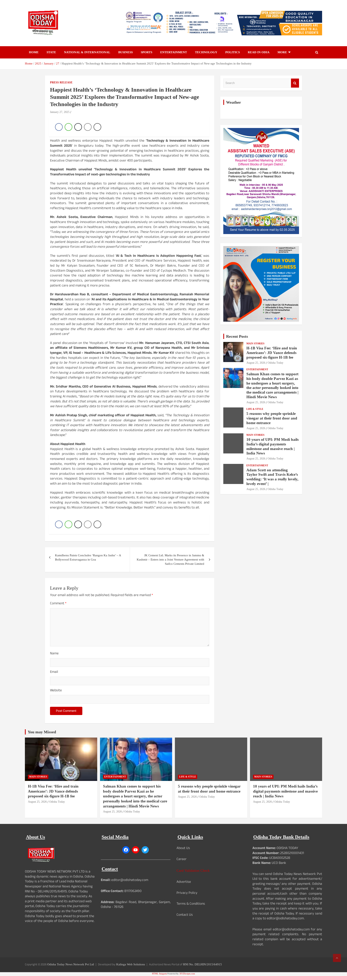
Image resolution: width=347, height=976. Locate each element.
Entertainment (173, 52)
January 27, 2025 (59, 112)
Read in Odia (258, 52)
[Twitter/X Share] (78, 127)
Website (56, 691)
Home (34, 52)
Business (125, 52)
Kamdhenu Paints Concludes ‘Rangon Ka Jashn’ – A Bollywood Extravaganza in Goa (88, 557)
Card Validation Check (193, 871)
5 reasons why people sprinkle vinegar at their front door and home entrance (271, 418)
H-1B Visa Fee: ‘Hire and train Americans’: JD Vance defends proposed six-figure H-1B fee (271, 352)
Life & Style (254, 409)
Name (54, 654)
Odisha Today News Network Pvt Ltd (70, 964)
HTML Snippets (159, 973)
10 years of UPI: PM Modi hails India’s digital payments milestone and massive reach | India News (272, 446)
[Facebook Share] (59, 127)
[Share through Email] (88, 127)
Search (295, 83)
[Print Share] (97, 127)
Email (54, 672)
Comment (58, 604)
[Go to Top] (337, 958)
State (51, 52)
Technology (206, 52)
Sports (146, 52)
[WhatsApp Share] (68, 127)
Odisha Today (275, 362)
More (282, 52)
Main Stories (255, 343)
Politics (232, 52)
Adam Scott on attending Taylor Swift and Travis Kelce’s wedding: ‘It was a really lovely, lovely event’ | (272, 477)
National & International (87, 52)
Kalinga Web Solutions (130, 964)
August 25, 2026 (255, 362)
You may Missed (42, 732)
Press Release (61, 82)
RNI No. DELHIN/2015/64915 (202, 964)
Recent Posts (237, 336)
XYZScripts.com (187, 973)
